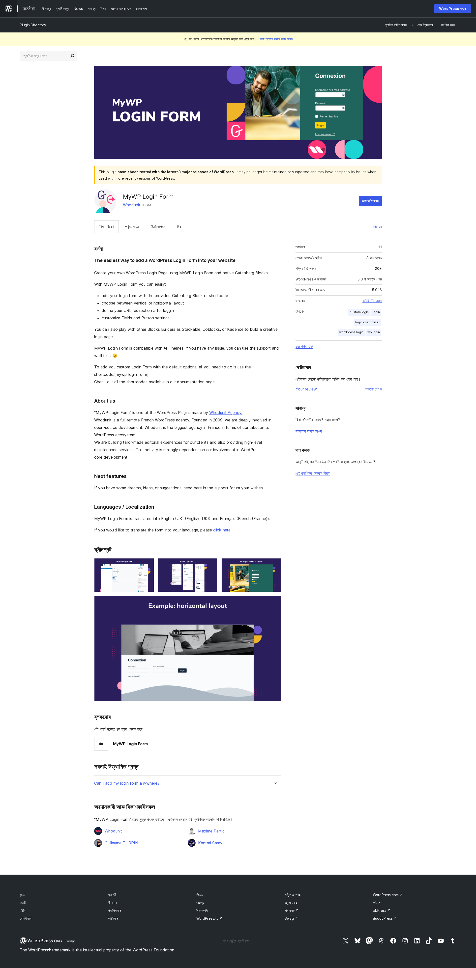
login (376, 312)
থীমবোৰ (112, 903)
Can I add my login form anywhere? (126, 783)
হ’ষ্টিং (22, 910)
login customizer (367, 322)
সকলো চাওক (373, 389)
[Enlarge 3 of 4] (274, 564)
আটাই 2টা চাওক (372, 301)
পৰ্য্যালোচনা (132, 226)
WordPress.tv (209, 918)
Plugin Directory (33, 25)
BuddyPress (385, 918)
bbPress (382, 910)
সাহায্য (377, 226)
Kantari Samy (210, 842)
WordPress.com (388, 895)
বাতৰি (23, 903)
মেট (377, 903)
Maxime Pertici (211, 831)
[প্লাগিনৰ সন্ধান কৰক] (72, 56)
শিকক (199, 895)
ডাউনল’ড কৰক (370, 201)
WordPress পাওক (452, 8)
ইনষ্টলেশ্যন (158, 226)
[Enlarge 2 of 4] (210, 564)
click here (222, 529)
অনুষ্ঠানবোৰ (291, 903)
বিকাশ (180, 226)
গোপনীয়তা (25, 918)
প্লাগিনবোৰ (114, 910)
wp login (373, 332)
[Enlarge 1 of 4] (147, 564)
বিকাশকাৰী (202, 910)
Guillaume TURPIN (121, 842)
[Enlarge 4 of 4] (274, 602)
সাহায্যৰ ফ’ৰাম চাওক (309, 431)
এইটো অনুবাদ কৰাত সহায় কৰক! (276, 39)
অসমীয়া (71, 941)
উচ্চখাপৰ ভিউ (304, 346)
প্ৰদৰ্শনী (112, 895)
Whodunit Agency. (225, 412)
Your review (306, 389)
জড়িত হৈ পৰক (292, 895)
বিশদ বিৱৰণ (106, 226)
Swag (291, 918)
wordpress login (351, 332)
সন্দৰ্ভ (22, 895)
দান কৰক (292, 910)
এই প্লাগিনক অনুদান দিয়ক (313, 473)
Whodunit (131, 204)
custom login (359, 312)
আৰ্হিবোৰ (113, 918)
